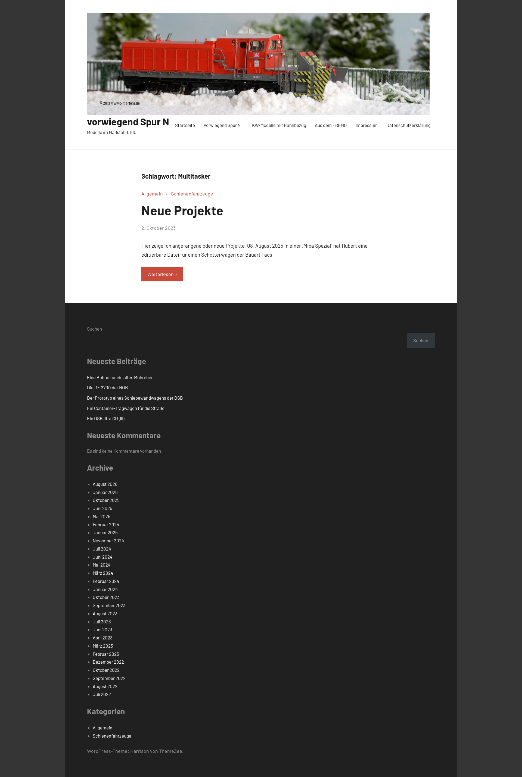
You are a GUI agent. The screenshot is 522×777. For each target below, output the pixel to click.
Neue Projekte (182, 210)
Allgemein (152, 194)
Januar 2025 (105, 532)
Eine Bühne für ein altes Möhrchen (120, 377)
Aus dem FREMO (331, 125)
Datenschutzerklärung (408, 125)
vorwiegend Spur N (128, 121)
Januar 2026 (105, 492)
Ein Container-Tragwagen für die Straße (125, 408)
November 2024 (108, 540)
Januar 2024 (105, 589)
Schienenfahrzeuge (192, 194)
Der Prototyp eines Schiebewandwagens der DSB (135, 397)
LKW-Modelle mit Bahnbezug (277, 125)
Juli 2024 (102, 548)
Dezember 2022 (108, 661)
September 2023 (109, 605)
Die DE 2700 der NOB (107, 387)
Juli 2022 (102, 694)
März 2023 (103, 645)
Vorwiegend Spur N (222, 125)
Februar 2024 (106, 581)
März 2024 (103, 573)
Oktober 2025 (106, 500)
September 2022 (109, 678)
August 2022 (105, 686)
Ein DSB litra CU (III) (105, 418)
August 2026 (105, 484)
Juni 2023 (102, 629)
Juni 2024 (102, 557)
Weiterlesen (160, 274)
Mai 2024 (101, 564)
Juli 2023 (102, 621)
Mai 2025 (101, 516)
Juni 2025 (102, 508)
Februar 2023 (106, 654)
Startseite (185, 125)
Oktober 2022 (106, 670)
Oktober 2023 (106, 597)
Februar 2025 (106, 524)
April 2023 (103, 637)
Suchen (94, 328)
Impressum (367, 125)
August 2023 (105, 613)
